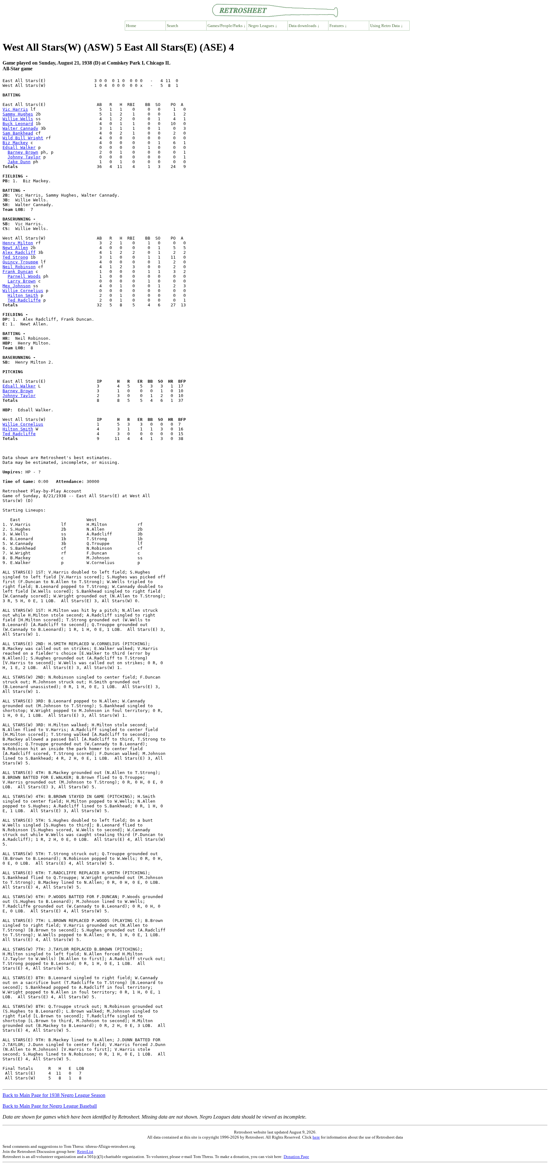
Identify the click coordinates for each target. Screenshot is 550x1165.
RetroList (85, 1151)
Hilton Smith (23, 295)
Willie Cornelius (23, 290)
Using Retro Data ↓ (386, 25)
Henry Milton (18, 243)
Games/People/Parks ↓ (227, 25)
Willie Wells (18, 118)
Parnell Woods (24, 276)
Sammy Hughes (18, 114)
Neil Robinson (19, 266)
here (316, 1137)
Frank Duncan (18, 271)
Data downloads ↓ (304, 25)
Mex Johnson (17, 285)
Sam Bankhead (18, 133)
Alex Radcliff (19, 252)
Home (131, 25)
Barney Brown (23, 152)
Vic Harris (15, 109)
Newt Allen (15, 247)
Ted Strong (15, 257)
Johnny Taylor (24, 157)
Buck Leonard (18, 123)
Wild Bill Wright (23, 138)
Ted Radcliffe (24, 300)
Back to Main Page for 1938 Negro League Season (54, 1095)
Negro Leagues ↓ (262, 25)
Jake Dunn (19, 161)
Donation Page (296, 1156)
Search (172, 25)
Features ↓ (338, 25)
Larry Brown (22, 281)
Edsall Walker (19, 147)
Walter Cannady (20, 128)
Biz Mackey (15, 142)
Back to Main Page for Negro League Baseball (50, 1106)
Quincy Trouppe (20, 262)
